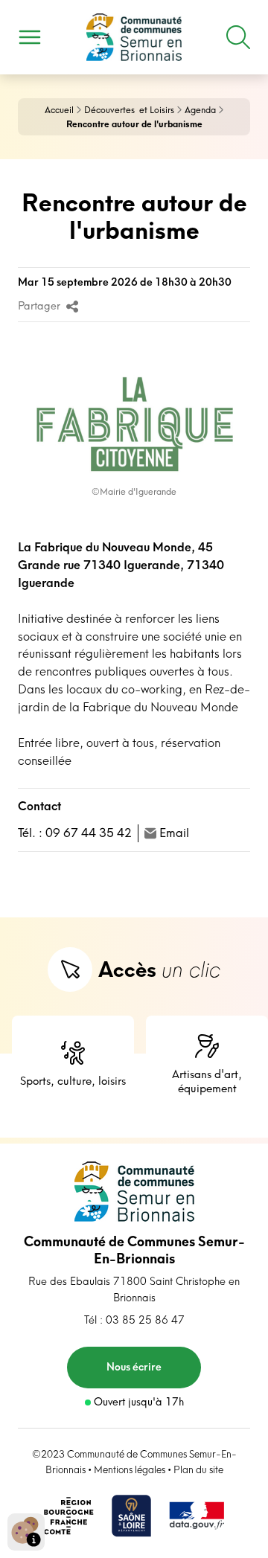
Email (174, 832)
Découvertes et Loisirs (129, 109)
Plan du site (198, 1469)
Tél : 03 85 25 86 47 (134, 1320)
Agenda (200, 109)
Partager (39, 306)
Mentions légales (129, 1469)
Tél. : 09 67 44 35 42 (75, 832)
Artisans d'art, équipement (207, 1081)
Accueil (59, 109)
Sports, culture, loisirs (73, 1081)
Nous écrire (134, 1366)
